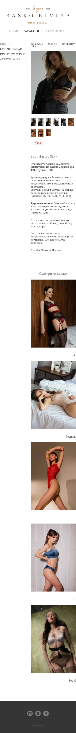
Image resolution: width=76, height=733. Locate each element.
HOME (14, 31)
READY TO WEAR (12, 54)
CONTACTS (55, 31)
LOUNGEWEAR (11, 49)
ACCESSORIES (10, 59)
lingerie (52, 43)
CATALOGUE (32, 31)
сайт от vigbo (38, 725)
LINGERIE (7, 44)
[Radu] (53, 480)
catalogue (37, 43)
